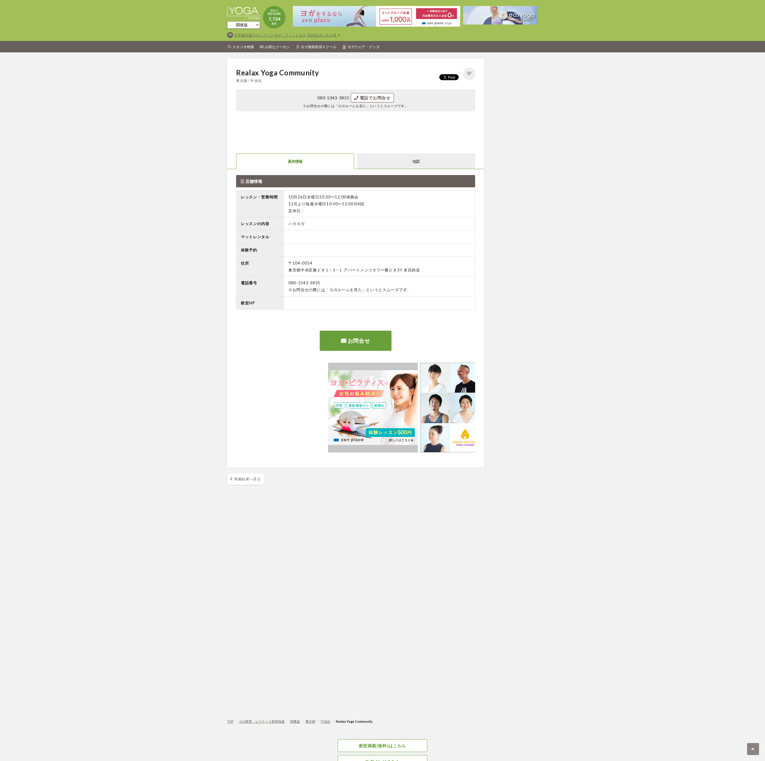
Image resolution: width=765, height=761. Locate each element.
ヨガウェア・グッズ (363, 47)
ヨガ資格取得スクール (318, 47)
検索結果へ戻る (247, 479)
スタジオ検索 (243, 47)
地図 (416, 161)
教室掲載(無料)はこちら (382, 745)
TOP (230, 721)
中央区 (326, 721)
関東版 (295, 721)
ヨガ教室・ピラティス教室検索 (262, 721)
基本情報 (295, 161)
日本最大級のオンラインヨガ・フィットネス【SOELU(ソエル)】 (286, 35)
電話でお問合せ (375, 97)
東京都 (310, 721)
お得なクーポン (277, 47)
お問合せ (358, 340)
